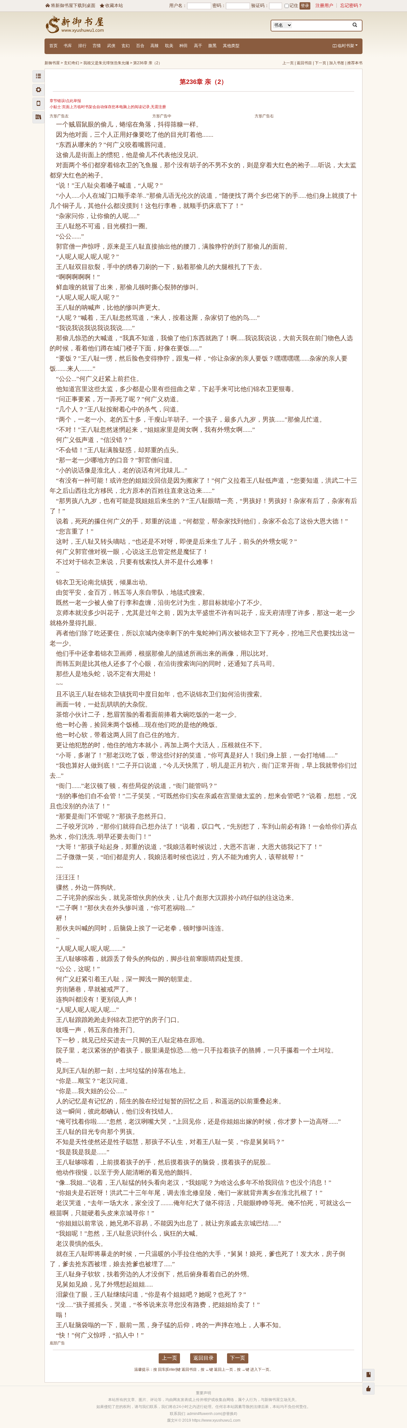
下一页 (320, 63)
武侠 (111, 45)
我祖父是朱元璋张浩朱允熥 (106, 63)
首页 (53, 45)
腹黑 (212, 45)
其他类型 (231, 45)
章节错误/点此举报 (65, 101)
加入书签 (336, 63)
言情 (97, 45)
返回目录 (203, 1358)
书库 (68, 45)
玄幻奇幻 (71, 63)
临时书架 (343, 45)
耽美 (169, 45)
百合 (140, 45)
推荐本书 (354, 63)
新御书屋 (52, 63)
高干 (198, 45)
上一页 (288, 63)
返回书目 (304, 63)
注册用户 (324, 5)
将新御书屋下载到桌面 (70, 5)
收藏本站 (111, 5)
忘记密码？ (351, 5)
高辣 (154, 45)
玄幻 (125, 45)
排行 (82, 45)
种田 (183, 45)
